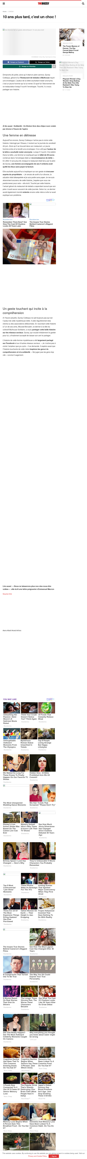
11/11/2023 (67, 90)
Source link (7, 594)
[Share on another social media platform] (54, 66)
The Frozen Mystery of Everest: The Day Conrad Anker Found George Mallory (71, 49)
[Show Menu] (4, 3)
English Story (68, 43)
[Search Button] (83, 3)
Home (4, 11)
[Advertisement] (29, 109)
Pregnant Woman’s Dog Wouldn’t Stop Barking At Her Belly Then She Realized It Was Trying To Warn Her (71, 83)
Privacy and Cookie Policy (37, 1156)
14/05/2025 (67, 55)
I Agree (54, 1156)
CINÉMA (11, 11)
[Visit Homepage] (43, 3)
